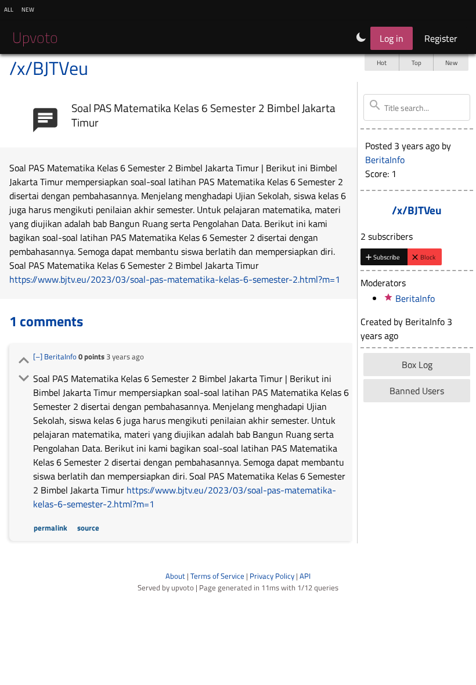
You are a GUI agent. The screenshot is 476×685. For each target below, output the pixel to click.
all (8, 8)
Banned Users (417, 391)
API (305, 576)
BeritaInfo (60, 356)
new (27, 8)
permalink (50, 527)
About (175, 576)
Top (416, 62)
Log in (391, 38)
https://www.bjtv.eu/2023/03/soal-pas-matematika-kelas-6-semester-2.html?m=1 (174, 279)
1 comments (46, 321)
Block (427, 257)
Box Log (417, 365)
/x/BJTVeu (48, 68)
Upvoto (35, 37)
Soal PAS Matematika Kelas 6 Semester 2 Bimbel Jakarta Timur (203, 115)
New (451, 62)
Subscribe (386, 257)
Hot (382, 62)
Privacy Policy (272, 576)
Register (440, 38)
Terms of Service (217, 576)
